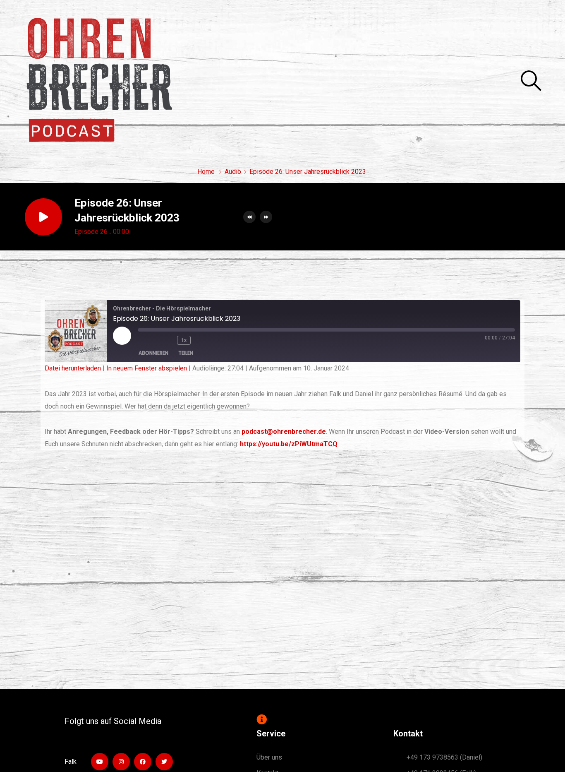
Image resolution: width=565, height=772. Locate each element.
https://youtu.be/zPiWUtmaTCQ (289, 444)
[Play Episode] (122, 336)
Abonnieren (153, 352)
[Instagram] (121, 761)
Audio (233, 172)
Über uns (269, 757)
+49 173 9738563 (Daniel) (444, 757)
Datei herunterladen (73, 368)
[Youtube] (99, 761)
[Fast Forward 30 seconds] (205, 340)
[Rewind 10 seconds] (168, 340)
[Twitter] (164, 761)
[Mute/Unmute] (148, 340)
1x (184, 340)
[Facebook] (142, 761)
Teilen (185, 352)
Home (206, 172)
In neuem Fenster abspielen (146, 368)
